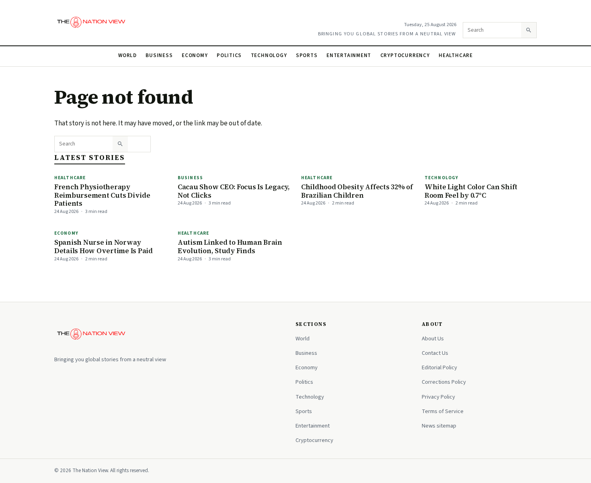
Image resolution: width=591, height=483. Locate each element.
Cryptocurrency (405, 55)
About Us (433, 338)
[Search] (528, 30)
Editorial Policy (439, 367)
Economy (195, 55)
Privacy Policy (438, 397)
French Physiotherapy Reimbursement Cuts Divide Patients (102, 195)
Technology (269, 55)
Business (159, 55)
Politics (229, 55)
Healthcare (456, 55)
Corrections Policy (444, 382)
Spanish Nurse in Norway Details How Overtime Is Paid (103, 246)
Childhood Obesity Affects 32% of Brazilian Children (357, 191)
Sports (307, 55)
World (127, 55)
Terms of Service (443, 411)
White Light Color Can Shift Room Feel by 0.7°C (471, 191)
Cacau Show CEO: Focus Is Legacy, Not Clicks (234, 191)
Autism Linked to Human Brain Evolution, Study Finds (230, 246)
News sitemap (439, 426)
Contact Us (435, 353)
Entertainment (348, 55)
